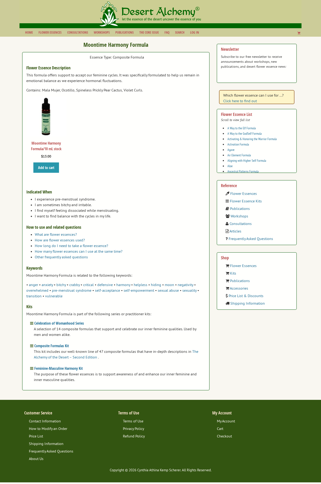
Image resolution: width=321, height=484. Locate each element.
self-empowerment (139, 290)
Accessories (239, 288)
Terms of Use (133, 421)
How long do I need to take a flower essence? (71, 245)
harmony (123, 284)
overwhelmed (37, 290)
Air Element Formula (239, 155)
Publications (124, 32)
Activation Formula (238, 144)
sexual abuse (168, 290)
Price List (36, 436)
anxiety (47, 284)
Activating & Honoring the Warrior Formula (252, 139)
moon (169, 284)
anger (33, 284)
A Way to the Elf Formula (241, 128)
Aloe (230, 166)
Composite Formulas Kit (51, 345)
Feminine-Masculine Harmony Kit (58, 368)
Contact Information (45, 421)
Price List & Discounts (246, 295)
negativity (185, 284)
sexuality (189, 290)
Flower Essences (50, 32)
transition (34, 296)
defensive (105, 284)
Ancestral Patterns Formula (243, 171)
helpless (140, 284)
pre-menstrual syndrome (71, 290)
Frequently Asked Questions (251, 238)
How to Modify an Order (48, 428)
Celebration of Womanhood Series (59, 323)
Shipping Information (247, 303)
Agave (231, 150)
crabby (74, 284)
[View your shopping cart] (299, 33)
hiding (156, 284)
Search (179, 32)
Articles (235, 231)
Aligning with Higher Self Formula (246, 160)
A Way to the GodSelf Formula (244, 133)
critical (88, 284)
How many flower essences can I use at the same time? (78, 251)
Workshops (102, 32)
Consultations (77, 32)
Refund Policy (134, 436)
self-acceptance (107, 290)
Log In (194, 32)
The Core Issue (149, 32)
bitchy (61, 284)
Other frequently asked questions (61, 257)
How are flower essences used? (60, 240)
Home (29, 32)
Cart (220, 428)
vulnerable (54, 296)
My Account (226, 421)
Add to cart (46, 167)
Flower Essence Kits (246, 201)
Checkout (224, 436)
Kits (233, 273)
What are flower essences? (56, 234)
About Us (36, 458)
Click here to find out (240, 100)
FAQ (166, 32)
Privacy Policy (133, 428)
